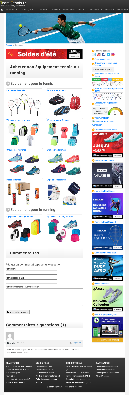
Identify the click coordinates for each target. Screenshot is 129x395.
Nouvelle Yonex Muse (104, 160)
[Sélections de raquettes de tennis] (107, 82)
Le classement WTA (44, 369)
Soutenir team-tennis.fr (15, 382)
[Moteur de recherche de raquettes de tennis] (107, 111)
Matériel (11, 10)
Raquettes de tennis (15, 90)
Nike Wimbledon (102, 118)
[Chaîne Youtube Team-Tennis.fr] (99, 54)
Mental (54, 10)
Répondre (76, 342)
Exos (80, 10)
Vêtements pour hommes (18, 120)
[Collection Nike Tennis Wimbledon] (107, 123)
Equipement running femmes (60, 216)
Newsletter (10, 376)
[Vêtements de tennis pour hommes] (24, 134)
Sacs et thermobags (56, 90)
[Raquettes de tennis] (24, 104)
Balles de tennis (13, 180)
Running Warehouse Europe (107, 373)
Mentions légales (13, 373)
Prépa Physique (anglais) (106, 314)
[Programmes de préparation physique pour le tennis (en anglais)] (107, 329)
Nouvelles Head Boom (105, 191)
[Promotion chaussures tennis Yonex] (107, 144)
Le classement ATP (44, 366)
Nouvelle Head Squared (105, 222)
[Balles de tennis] (24, 194)
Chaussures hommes (16, 150)
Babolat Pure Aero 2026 (105, 253)
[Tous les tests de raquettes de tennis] (107, 96)
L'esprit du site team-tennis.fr (18, 379)
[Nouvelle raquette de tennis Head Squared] (107, 237)
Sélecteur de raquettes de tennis (107, 104)
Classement (94, 10)
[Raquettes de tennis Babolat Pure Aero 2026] (107, 267)
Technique (25, 10)
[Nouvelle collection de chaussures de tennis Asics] (107, 298)
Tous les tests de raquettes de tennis (109, 89)
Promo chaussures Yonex (106, 129)
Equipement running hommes (19, 216)
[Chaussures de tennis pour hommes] (24, 164)
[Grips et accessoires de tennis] (64, 194)
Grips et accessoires (56, 180)
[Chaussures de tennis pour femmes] (64, 164)
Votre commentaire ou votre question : (23, 287)
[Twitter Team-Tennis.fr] (109, 54)
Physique (68, 10)
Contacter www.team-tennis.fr (18, 369)
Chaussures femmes (56, 150)
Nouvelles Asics (102, 283)
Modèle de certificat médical (48, 376)
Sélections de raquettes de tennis (107, 74)
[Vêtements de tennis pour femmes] (64, 134)
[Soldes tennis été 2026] (44, 54)
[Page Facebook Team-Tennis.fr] (104, 54)
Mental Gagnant (102, 376)
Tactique (41, 10)
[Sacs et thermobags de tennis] (64, 104)
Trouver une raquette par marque (106, 64)
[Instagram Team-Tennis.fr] (113, 54)
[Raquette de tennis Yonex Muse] (107, 175)
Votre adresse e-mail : (15, 278)
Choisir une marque (101, 69)
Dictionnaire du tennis (45, 373)
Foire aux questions (103, 59)
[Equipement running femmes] (64, 230)
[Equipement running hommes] (24, 230)
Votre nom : (11, 269)
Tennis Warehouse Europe (107, 366)
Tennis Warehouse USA (106, 369)
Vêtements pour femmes (58, 120)
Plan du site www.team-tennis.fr (19, 366)
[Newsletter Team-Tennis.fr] (94, 54)
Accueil (9, 45)
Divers (108, 10)
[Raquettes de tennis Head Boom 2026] (107, 206)
